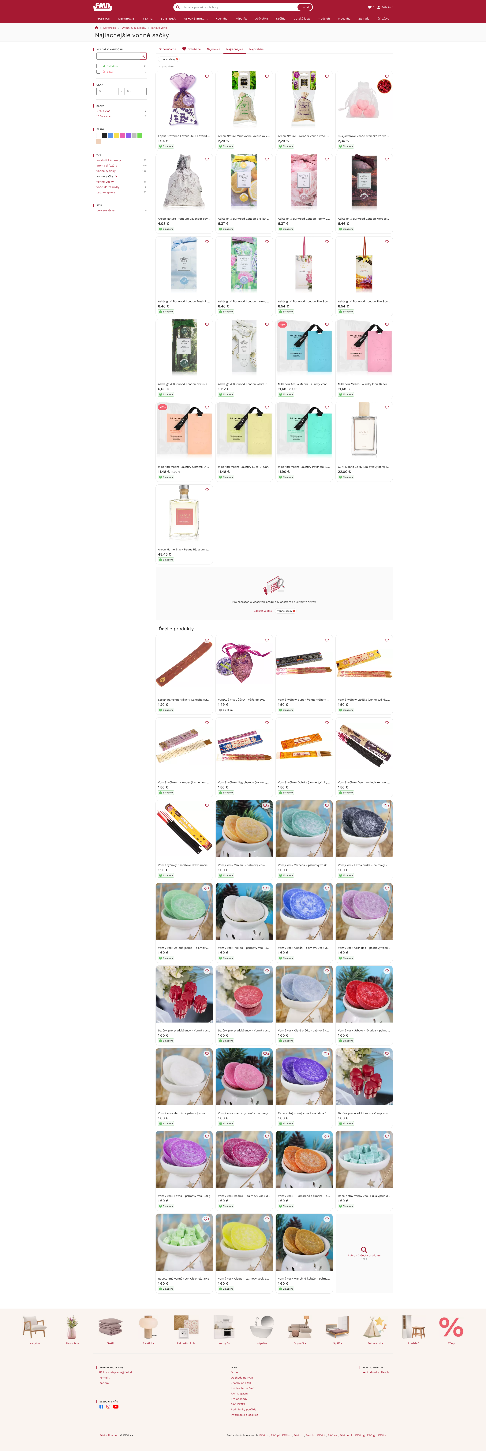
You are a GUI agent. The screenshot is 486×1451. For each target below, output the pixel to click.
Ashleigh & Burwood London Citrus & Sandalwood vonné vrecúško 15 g (205, 384)
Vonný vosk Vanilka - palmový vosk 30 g (245, 865)
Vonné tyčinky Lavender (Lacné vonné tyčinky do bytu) (194, 782)
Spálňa (337, 1343)
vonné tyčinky (106, 171)
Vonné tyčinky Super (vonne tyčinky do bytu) (308, 699)
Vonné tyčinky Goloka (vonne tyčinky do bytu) (308, 782)
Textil (110, 1343)
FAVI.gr (372, 1435)
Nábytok (34, 1343)
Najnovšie (213, 49)
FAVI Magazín (239, 1393)
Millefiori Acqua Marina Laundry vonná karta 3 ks (310, 384)
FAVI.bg (360, 1435)
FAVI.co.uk (346, 1435)
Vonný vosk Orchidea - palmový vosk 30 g (366, 948)
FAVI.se (333, 1435)
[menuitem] (103, 18)
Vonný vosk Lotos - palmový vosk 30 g (184, 1196)
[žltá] (116, 135)
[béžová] (98, 141)
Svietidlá (148, 1343)
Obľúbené (194, 49)
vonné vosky (105, 181)
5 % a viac (103, 111)
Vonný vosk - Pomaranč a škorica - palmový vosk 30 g (314, 1196)
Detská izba (375, 1343)
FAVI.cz (264, 1435)
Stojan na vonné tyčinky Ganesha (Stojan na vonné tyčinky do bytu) (203, 699)
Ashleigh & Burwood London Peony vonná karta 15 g (312, 218)
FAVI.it (321, 1435)
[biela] (98, 135)
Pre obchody (239, 1398)
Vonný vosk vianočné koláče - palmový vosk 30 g (311, 1278)
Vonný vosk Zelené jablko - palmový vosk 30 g (189, 948)
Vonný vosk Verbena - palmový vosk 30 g (305, 865)
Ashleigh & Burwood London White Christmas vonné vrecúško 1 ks (262, 384)
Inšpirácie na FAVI (242, 1388)
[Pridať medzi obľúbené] (207, 76)
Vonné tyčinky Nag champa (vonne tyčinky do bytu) (252, 782)
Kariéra (104, 1382)
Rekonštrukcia (186, 1343)
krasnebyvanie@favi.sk (118, 1372)
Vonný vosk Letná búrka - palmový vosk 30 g (368, 865)
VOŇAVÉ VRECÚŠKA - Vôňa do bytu (241, 699)
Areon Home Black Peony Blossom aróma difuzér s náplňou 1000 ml (204, 549)
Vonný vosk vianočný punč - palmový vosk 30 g (250, 1113)
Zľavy (451, 1343)
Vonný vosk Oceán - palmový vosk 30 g (304, 948)
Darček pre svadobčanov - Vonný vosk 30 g (247, 1030)
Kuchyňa (224, 1343)
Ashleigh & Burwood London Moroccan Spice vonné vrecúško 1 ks (382, 218)
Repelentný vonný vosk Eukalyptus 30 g (365, 1196)
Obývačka (300, 1343)
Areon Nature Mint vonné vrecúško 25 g (244, 136)
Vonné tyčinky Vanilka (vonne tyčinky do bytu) (368, 699)
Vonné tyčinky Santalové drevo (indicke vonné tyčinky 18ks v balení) (203, 865)
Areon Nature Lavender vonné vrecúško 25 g (308, 136)
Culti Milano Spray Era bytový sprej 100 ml (366, 466)
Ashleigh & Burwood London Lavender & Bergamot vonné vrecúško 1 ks (266, 301)
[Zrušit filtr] (116, 175)
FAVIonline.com (109, 1435)
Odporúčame (167, 49)
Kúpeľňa (262, 1343)
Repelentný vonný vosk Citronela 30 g (183, 1278)
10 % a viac (103, 116)
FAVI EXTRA (238, 1404)
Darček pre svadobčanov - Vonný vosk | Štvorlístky (192, 1030)
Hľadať (305, 7)
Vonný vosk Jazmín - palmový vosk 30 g (185, 1113)
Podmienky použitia (243, 1409)
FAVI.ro (287, 1435)
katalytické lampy (108, 160)
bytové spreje (105, 192)
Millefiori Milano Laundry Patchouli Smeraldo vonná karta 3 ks (319, 466)
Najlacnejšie (234, 49)
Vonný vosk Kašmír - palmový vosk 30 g (245, 1196)
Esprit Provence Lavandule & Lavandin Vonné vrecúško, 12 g (198, 136)
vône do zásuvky (107, 187)
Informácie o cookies (244, 1414)
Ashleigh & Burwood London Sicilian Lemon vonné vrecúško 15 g (261, 218)
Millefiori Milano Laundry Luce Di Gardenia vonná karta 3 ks (258, 466)
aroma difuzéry (106, 165)
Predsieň (413, 1343)
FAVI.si (382, 1435)
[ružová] (122, 135)
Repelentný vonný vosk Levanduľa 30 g (304, 1113)
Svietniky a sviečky (134, 27)
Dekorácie (109, 27)
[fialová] (128, 135)
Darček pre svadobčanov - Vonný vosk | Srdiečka (370, 1113)
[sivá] (134, 135)
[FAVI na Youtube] (115, 1407)
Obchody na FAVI (242, 1377)
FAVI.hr (311, 1435)
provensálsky (105, 210)
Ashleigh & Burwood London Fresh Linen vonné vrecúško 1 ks (199, 301)
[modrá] (110, 135)
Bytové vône (159, 27)
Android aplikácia (378, 1372)
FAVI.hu (298, 1435)
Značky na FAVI (241, 1382)
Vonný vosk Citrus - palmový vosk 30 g (244, 1278)
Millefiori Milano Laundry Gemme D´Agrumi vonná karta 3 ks (198, 466)
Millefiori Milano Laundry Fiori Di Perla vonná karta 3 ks (375, 384)
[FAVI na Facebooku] (101, 1407)
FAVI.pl (276, 1435)
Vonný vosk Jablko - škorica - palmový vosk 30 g (371, 1030)
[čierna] (104, 135)
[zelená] (139, 135)
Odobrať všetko (262, 610)
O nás (234, 1372)
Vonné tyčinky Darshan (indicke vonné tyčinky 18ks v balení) (378, 782)
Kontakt (104, 1377)
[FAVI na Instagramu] (108, 1407)
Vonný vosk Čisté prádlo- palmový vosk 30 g (308, 1030)
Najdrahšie (256, 49)
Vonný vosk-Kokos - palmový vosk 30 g (244, 948)
